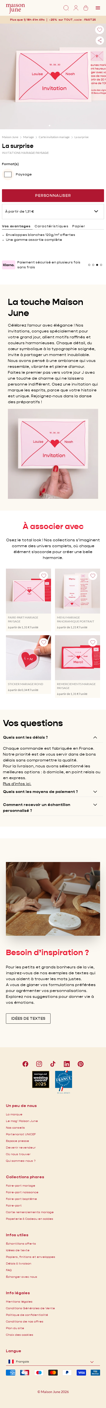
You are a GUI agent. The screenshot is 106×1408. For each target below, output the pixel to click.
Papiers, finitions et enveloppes (30, 1257)
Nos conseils (15, 1127)
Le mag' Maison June (22, 1121)
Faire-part (14, 1205)
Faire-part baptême (21, 1199)
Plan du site (15, 1328)
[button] (90, 19)
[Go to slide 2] (53, 125)
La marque (14, 1114)
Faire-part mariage (20, 1185)
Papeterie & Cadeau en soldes (29, 1219)
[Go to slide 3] (56, 125)
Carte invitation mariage (54, 137)
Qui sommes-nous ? (20, 1161)
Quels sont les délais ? (25, 737)
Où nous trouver (18, 1154)
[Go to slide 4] (101, 265)
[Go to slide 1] (49, 125)
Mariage (28, 137)
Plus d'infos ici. (17, 783)
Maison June (10, 137)
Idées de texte (18, 1250)
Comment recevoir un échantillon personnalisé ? (36, 807)
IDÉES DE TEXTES (28, 1018)
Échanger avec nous (21, 1277)
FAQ (9, 1270)
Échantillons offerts (21, 1243)
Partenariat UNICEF (21, 1134)
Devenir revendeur (21, 1147)
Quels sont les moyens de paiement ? (40, 791)
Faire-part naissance (22, 1192)
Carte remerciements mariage (30, 1212)
